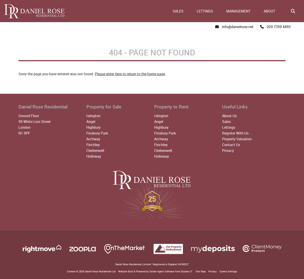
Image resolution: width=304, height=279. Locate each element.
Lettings (205, 11)
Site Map (201, 271)
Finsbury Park (97, 133)
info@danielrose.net (237, 26)
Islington (93, 115)
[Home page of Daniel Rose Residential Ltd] (33, 17)
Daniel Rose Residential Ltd (100, 271)
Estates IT (186, 271)
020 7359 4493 (279, 26)
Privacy (228, 150)
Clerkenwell (95, 150)
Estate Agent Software (162, 271)
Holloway (93, 156)
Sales (178, 11)
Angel (90, 121)
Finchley (93, 144)
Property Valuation (237, 138)
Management (238, 11)
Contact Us (231, 144)
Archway (93, 138)
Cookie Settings (228, 271)
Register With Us (235, 133)
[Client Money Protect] (262, 253)
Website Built (125, 271)
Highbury (93, 127)
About (269, 11)
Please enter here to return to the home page (130, 73)
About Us (229, 115)
